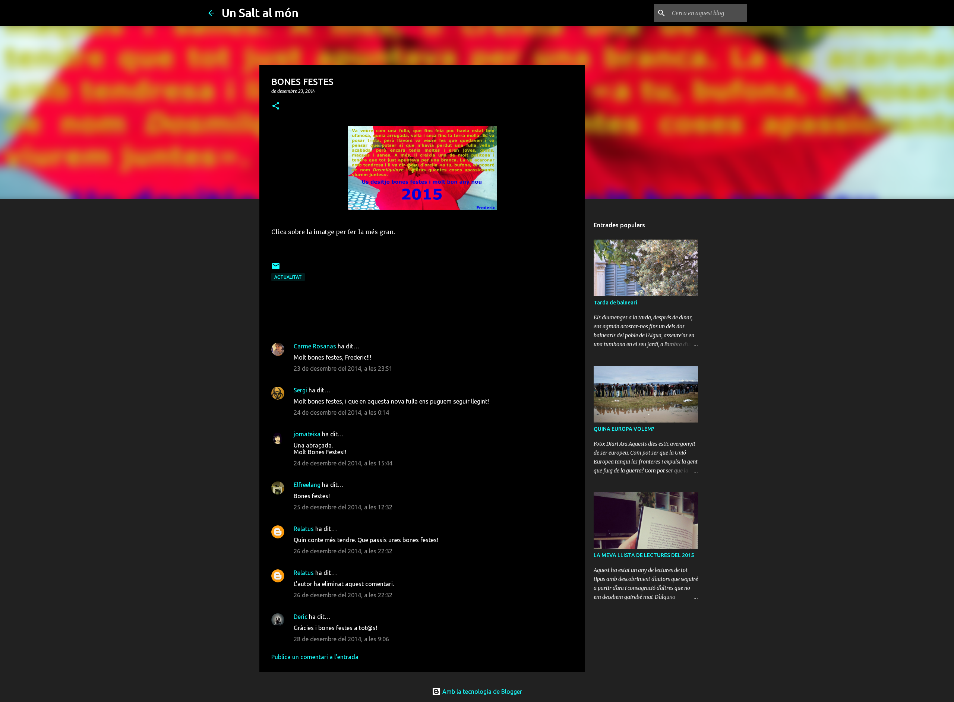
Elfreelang (307, 484)
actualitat (288, 277)
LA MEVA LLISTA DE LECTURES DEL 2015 (644, 555)
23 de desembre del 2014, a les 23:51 (343, 368)
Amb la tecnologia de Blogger (481, 691)
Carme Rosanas (315, 346)
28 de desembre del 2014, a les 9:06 (341, 639)
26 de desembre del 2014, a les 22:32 (343, 551)
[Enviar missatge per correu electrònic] (275, 268)
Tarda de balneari (615, 303)
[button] (275, 106)
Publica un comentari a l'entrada (314, 657)
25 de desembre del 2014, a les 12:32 (343, 507)
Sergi (300, 390)
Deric (300, 616)
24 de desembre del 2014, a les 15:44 (343, 463)
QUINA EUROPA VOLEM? (624, 429)
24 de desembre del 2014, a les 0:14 (341, 412)
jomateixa (307, 434)
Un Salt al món (260, 12)
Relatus (304, 528)
